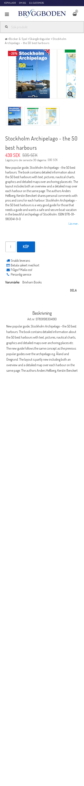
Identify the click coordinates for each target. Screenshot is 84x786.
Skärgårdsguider (39, 39)
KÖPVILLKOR (10, 2)
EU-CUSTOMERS (36, 2)
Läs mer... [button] (74, 223)
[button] (77, 14)
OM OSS (22, 2)
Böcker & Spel (18, 39)
